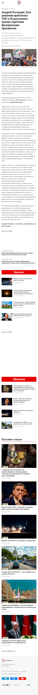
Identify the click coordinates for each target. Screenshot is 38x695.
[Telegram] (5, 679)
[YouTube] (22, 679)
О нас (3, 671)
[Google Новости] (17, 685)
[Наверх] (33, 691)
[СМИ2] (28, 685)
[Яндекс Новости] (6, 685)
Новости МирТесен (8, 651)
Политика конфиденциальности (11, 674)
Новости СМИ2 (7, 231)
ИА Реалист (5, 9)
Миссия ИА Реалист (13, 671)
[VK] (14, 679)
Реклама (23, 671)
